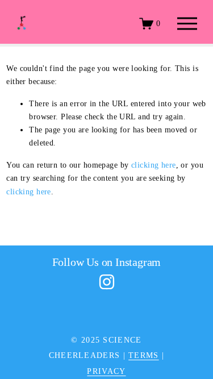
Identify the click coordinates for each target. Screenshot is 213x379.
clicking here (153, 164)
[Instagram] (107, 282)
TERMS (143, 355)
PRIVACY (106, 371)
